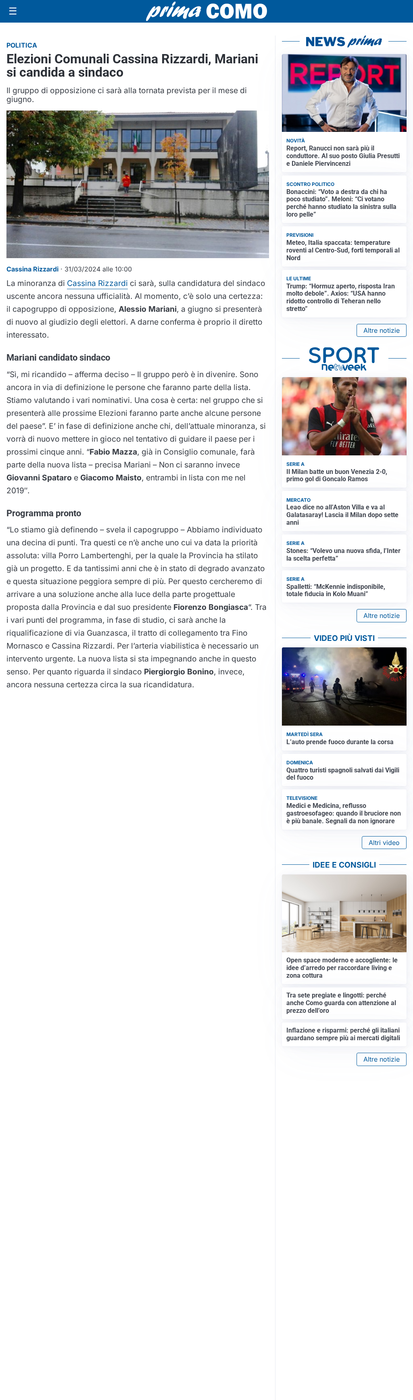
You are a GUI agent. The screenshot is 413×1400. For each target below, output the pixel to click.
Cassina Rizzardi (97, 283)
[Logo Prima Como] (206, 11)
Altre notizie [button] (381, 330)
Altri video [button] (384, 843)
